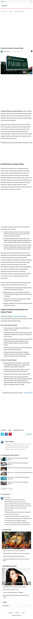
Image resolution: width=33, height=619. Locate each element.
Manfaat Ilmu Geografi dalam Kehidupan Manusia (20, 472)
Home (10, 11)
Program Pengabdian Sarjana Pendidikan (13, 592)
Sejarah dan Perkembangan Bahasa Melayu (14, 556)
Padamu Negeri (28, 392)
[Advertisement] (16, 30)
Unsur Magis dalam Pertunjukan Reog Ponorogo (15, 547)
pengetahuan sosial (18, 430)
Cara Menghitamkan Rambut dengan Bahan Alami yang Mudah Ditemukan (15, 583)
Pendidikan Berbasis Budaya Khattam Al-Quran (14, 587)
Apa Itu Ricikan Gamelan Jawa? (11, 589)
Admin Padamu (7, 51)
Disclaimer (17, 612)
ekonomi (3, 430)
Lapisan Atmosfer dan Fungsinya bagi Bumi (14, 550)
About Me (11, 612)
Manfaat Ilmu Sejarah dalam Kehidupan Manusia (20, 467)
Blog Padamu (18, 615)
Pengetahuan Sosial (19, 11)
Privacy (23, 612)
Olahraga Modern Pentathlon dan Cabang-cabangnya (16, 553)
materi (9, 430)
